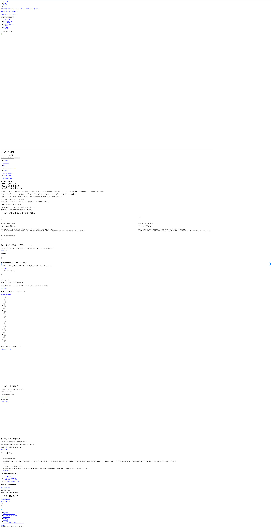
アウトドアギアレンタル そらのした (30, 8)
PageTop (3, 525)
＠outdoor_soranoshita (6, 294)
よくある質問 (6, 22)
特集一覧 (5, 520)
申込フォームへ (7, 470)
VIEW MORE (4, 251)
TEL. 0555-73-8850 (5, 397)
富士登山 (5, 4)
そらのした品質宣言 (8, 24)
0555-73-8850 (5, 487)
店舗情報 (5, 25)
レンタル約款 (6, 517)
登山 (4, 3)
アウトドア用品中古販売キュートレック (13, 523)
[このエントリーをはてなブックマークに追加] (1, 510)
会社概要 (5, 27)
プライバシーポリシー (9, 514)
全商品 (5, 518)
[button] (270, 264)
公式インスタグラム (6, 349)
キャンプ (5, 1)
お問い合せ (6, 28)
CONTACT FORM (5, 499)
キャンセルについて (8, 21)
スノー (5, 6)
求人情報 (5, 521)
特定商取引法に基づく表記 (10, 515)
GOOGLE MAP (4, 401)
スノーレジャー (11, 481)
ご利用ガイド (6, 19)
